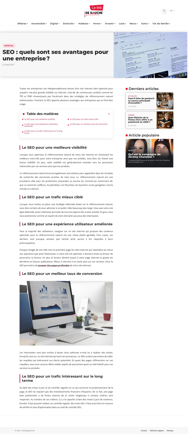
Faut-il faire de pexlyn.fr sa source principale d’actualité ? (141, 100)
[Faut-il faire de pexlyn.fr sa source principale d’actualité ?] (165, 101)
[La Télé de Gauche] (94, 10)
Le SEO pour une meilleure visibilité (39, 119)
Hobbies (131, 115)
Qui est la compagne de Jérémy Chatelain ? (144, 155)
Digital (9, 45)
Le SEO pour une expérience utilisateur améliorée (41, 125)
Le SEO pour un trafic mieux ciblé (84, 119)
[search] (164, 10)
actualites (132, 96)
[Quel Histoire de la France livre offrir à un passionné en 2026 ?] (165, 120)
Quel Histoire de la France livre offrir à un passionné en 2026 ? (140, 119)
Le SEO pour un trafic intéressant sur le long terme (43, 132)
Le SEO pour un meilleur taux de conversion (89, 124)
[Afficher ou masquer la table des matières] (84, 113)
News (130, 150)
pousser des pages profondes (53, 265)
